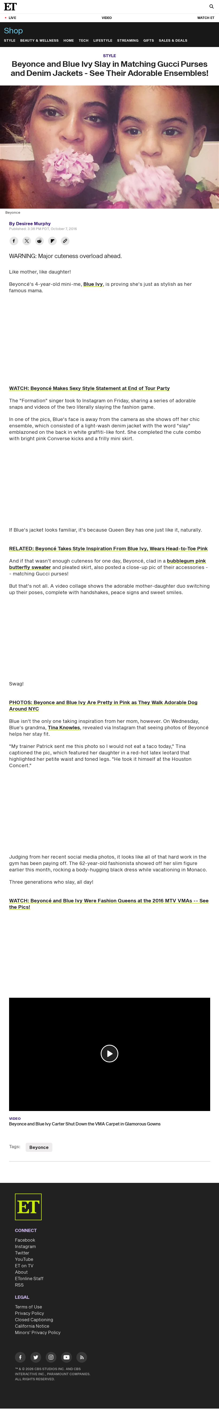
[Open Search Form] (211, 7)
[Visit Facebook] (20, 1358)
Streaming (128, 40)
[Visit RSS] (81, 1358)
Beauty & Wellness (39, 40)
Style (9, 40)
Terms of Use (28, 1307)
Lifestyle (102, 40)
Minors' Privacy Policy (38, 1333)
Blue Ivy (93, 284)
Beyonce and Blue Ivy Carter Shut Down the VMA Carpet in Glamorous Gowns (85, 1124)
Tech (84, 40)
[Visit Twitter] (35, 1358)
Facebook (25, 1240)
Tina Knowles (64, 727)
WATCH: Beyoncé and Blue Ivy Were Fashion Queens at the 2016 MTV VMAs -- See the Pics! (109, 904)
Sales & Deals (173, 40)
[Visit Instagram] (51, 1358)
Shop (13, 31)
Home (69, 40)
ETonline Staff (29, 1279)
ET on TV (24, 1266)
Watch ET (205, 18)
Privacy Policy (29, 1313)
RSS (19, 1285)
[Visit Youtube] (66, 1357)
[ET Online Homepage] (12, 6)
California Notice (32, 1326)
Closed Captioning (34, 1320)
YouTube (24, 1259)
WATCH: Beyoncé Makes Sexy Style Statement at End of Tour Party (89, 388)
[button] (109, 1053)
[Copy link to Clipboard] (65, 241)
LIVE (12, 18)
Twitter (22, 1253)
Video (107, 18)
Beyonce (39, 1147)
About (21, 1272)
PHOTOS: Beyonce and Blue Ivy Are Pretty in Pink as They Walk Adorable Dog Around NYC (103, 706)
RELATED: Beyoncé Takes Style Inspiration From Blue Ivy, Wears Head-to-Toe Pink (108, 548)
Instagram (25, 1247)
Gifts (148, 40)
